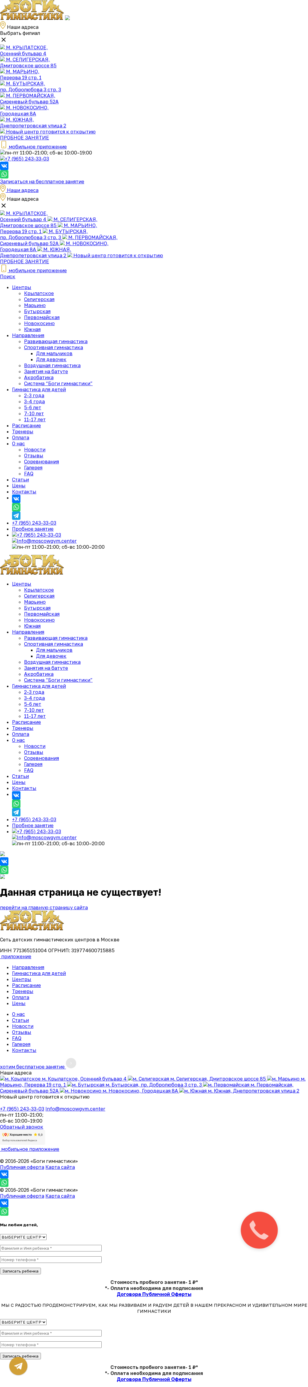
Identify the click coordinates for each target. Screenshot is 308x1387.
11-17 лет (35, 419)
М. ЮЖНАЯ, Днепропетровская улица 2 (33, 123)
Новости (34, 450)
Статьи (20, 480)
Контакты (24, 492)
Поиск (7, 276)
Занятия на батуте (46, 371)
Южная (32, 329)
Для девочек (51, 359)
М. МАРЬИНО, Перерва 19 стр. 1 (21, 75)
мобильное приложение (29, 1149)
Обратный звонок (21, 1127)
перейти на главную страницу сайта (44, 907)
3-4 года (34, 401)
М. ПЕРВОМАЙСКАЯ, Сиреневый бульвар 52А (29, 99)
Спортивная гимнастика (53, 347)
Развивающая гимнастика (56, 341)
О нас (18, 443)
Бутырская (37, 311)
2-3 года (34, 395)
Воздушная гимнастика (52, 365)
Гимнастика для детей (39, 389)
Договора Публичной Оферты (154, 1294)
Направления (28, 335)
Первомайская (42, 317)
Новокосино (39, 323)
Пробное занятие (33, 529)
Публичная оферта (22, 1167)
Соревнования (41, 462)
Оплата (20, 437)
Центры (21, 287)
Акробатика (39, 377)
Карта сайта (60, 1167)
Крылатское (39, 293)
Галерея (33, 468)
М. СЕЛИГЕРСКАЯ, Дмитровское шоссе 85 (28, 62)
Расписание (26, 425)
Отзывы (33, 456)
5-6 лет (32, 407)
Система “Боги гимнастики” (58, 383)
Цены (19, 486)
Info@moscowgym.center (47, 541)
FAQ (28, 474)
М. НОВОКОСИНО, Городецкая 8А (24, 111)
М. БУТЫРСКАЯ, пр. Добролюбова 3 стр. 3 (30, 87)
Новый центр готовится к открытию (50, 132)
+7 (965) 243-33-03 (27, 159)
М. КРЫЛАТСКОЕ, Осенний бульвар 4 (24, 50)
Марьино (35, 305)
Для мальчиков (54, 353)
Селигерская (39, 299)
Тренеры (22, 431)
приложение (15, 956)
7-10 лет (34, 413)
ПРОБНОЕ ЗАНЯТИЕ (24, 138)
